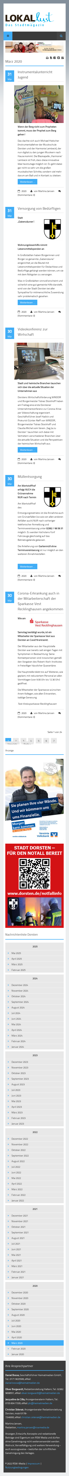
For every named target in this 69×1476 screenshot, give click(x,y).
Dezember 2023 (20, 1061)
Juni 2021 (16, 1249)
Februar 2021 (18, 1271)
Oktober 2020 (18, 1303)
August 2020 (18, 1315)
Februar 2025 (18, 970)
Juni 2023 (16, 1095)
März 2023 (17, 1112)
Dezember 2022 (20, 1138)
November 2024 (20, 990)
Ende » (27, 744)
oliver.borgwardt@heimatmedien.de (40, 1393)
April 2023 (17, 1106)
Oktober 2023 (18, 1073)
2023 (35, 1055)
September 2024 (20, 1001)
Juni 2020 (16, 1326)
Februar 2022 (18, 1194)
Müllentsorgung (30, 476)
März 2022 (17, 1189)
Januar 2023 (18, 1123)
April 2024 (17, 1030)
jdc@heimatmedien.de (40, 1403)
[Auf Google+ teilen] (62, 58)
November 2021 (20, 1221)
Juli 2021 (16, 1243)
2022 (35, 1132)
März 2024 (17, 1035)
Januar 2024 (18, 1046)
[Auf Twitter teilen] (58, 58)
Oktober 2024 (18, 996)
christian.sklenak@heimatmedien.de (40, 1417)
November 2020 (20, 1298)
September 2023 (20, 1078)
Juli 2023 (16, 1090)
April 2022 (17, 1183)
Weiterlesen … (26, 181)
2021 (35, 1209)
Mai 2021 (16, 1254)
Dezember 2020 (20, 1292)
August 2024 (18, 1007)
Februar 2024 (18, 1041)
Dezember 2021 (20, 1215)
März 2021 (17, 1266)
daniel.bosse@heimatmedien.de (22, 1382)
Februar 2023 (18, 1118)
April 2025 (17, 958)
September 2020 (20, 1309)
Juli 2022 (16, 1166)
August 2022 (18, 1161)
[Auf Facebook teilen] (54, 58)
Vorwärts (12, 744)
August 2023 (18, 1084)
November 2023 (20, 1067)
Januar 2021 (18, 1277)
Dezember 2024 (20, 985)
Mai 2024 (16, 1024)
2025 (35, 946)
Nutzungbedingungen (17, 1467)
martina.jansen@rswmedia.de (33, 1427)
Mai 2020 (16, 1331)
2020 (35, 1285)
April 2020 (17, 1337)
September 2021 (20, 1232)
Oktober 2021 (18, 1226)
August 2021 (18, 1238)
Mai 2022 (16, 1178)
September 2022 (20, 1155)
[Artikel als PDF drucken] (51, 58)
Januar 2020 (18, 1354)
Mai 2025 (16, 953)
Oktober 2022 (18, 1150)
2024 (35, 978)
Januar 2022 (18, 1200)
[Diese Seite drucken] (47, 58)
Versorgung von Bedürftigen (39, 208)
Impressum (34, 1463)
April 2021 (17, 1260)
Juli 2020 (16, 1320)
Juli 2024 (16, 1013)
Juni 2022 (16, 1172)
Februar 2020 (18, 1348)
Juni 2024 (16, 1018)
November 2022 (20, 1144)
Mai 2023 (16, 1101)
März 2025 (17, 964)
